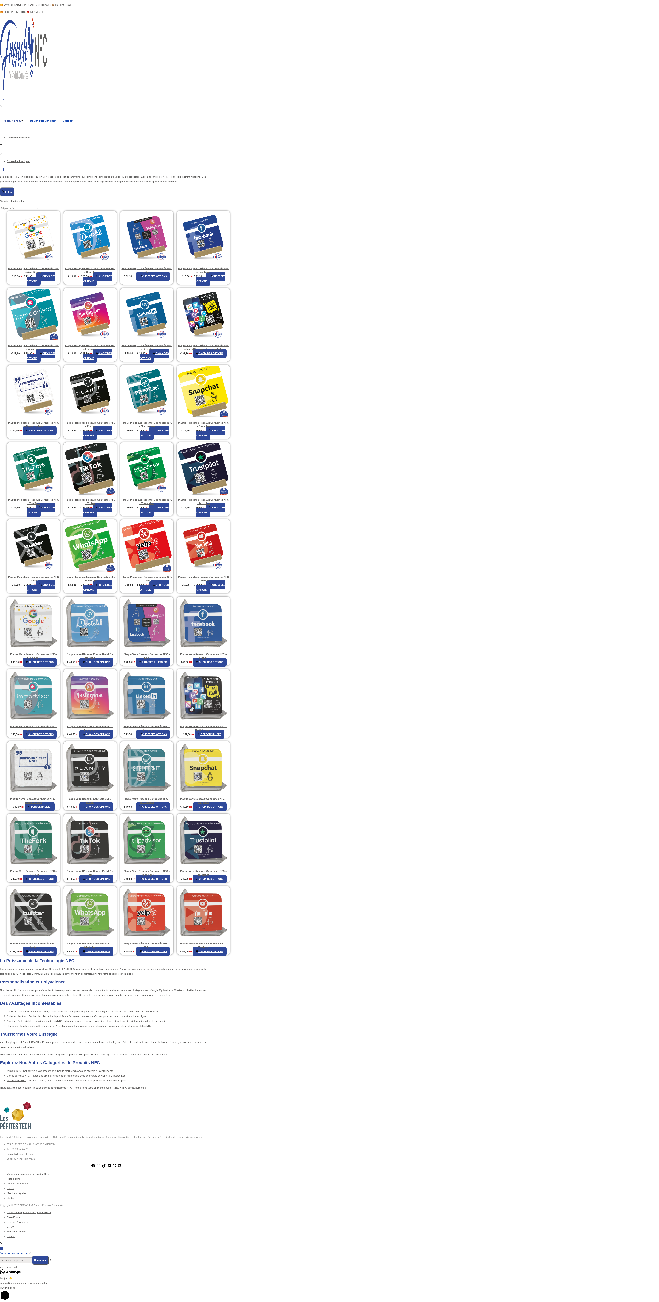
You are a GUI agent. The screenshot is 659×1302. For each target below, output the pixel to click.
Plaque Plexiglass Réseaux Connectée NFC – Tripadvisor (147, 501)
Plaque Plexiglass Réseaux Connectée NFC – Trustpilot (203, 501)
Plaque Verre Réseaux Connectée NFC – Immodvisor (33, 728)
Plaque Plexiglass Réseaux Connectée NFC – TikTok (90, 501)
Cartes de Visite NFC (18, 1075)
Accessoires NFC (16, 1080)
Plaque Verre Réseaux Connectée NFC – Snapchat (203, 800)
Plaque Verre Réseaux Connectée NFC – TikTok (90, 873)
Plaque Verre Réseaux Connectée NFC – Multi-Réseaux (203, 728)
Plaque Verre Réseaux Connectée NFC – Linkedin (147, 728)
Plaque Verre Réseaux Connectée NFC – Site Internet (147, 800)
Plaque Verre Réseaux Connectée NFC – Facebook (203, 656)
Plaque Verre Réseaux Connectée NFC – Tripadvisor (147, 873)
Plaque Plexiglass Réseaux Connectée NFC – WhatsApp (90, 579)
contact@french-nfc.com (20, 1154)
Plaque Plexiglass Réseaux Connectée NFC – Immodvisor (33, 347)
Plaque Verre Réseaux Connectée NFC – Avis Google (33, 656)
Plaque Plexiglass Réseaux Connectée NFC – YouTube (203, 579)
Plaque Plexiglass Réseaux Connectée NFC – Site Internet (147, 424)
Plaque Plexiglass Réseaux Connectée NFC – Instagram (90, 347)
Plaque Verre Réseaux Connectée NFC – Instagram (90, 728)
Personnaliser (211, 734)
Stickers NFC (14, 1070)
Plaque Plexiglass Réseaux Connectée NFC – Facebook (203, 270)
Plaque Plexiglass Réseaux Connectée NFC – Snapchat (203, 424)
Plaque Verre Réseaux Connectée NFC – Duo (147, 656)
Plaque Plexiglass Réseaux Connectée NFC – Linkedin (147, 347)
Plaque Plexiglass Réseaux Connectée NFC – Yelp (147, 579)
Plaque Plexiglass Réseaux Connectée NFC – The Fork (33, 501)
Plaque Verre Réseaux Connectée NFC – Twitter (33, 945)
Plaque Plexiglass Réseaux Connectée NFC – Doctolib (90, 270)
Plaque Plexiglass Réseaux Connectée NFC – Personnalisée (33, 424)
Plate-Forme (13, 1178)
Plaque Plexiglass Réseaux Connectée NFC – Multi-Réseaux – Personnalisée (203, 347)
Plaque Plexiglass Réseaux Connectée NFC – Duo (147, 270)
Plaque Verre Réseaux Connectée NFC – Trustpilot (203, 873)
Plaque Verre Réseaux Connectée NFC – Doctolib (90, 656)
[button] (329, 1267)
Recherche (40, 1260)
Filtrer (8, 191)
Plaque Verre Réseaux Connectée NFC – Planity (90, 800)
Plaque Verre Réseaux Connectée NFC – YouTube (203, 945)
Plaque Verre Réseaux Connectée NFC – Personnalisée (33, 800)
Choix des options (41, 279)
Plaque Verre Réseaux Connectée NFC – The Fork (33, 873)
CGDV (10, 1188)
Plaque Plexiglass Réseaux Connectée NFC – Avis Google (33, 270)
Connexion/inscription (18, 137)
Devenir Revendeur (17, 1183)
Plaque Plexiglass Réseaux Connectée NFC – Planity (90, 424)
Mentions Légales (16, 1193)
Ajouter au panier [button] (154, 662)
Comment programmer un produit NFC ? (29, 1174)
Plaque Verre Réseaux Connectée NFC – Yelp (147, 945)
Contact (11, 1198)
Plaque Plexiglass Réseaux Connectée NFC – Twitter (33, 579)
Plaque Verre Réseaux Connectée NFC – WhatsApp (90, 945)
